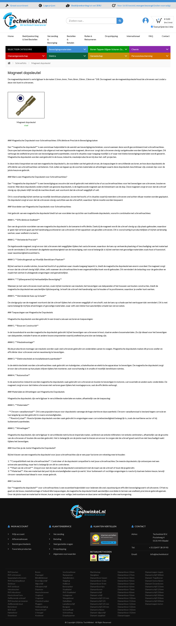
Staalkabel (67, 589)
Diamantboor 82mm (126, 592)
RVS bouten (13, 572)
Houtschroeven (42, 592)
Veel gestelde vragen (63, 544)
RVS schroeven (14, 575)
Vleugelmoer (68, 598)
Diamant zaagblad (97, 615)
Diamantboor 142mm (127, 610)
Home (11, 36)
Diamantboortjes (97, 586)
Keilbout (66, 583)
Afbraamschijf (41, 586)
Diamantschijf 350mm (154, 598)
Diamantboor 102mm (127, 598)
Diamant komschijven (154, 581)
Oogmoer (39, 598)
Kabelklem (67, 601)
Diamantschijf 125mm (154, 589)
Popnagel (39, 575)
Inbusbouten (13, 589)
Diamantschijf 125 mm (99, 604)
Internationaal (133, 36)
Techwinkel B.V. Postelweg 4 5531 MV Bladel (160, 537)
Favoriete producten (21, 549)
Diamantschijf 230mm (154, 592)
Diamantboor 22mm (126, 572)
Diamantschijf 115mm (154, 586)
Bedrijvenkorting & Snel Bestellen (30, 38)
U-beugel (39, 612)
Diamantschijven (97, 610)
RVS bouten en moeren (18, 601)
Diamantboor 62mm (126, 586)
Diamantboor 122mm (127, 604)
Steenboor (12, 615)
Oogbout (39, 595)
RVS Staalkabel (69, 592)
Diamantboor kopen (98, 578)
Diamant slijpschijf (98, 612)
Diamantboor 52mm (126, 583)
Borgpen (66, 607)
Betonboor (12, 607)
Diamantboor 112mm (127, 601)
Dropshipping (111, 36)
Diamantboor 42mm (126, 581)
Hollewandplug (41, 607)
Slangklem (94, 575)
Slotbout (11, 583)
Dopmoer (39, 589)
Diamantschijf (96, 592)
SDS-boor (12, 610)
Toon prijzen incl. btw (163, 26)
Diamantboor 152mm (127, 612)
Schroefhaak (68, 610)
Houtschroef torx (15, 595)
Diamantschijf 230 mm (99, 607)
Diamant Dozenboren (154, 583)
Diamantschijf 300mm (154, 595)
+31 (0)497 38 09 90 (158, 547)
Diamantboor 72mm (126, 589)
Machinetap (95, 572)
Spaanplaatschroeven (17, 578)
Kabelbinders (68, 578)
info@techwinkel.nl (159, 554)
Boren (37, 572)
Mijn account (18, 534)
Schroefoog (68, 612)
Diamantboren (96, 589)
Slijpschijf (39, 583)
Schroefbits (20, 63)
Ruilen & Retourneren (90, 38)
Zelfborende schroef (16, 598)
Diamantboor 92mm (126, 595)
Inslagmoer (67, 595)
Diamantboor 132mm (127, 607)
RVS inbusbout (14, 592)
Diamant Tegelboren (154, 578)
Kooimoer (39, 615)
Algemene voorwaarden (64, 554)
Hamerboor (12, 612)
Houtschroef (40, 610)
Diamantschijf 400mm (154, 601)
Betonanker (68, 586)
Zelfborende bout (15, 604)
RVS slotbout (13, 586)
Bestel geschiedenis (21, 544)
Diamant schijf (96, 595)
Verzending (58, 534)
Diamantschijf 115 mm (99, 598)
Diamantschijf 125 (98, 601)
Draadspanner (69, 615)
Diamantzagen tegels (154, 572)
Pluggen (38, 604)
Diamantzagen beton (154, 604)
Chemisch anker (42, 601)
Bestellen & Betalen (71, 39)
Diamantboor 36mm (126, 578)
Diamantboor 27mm (126, 575)
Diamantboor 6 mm (98, 581)
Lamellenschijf (69, 604)
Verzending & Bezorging (52, 39)
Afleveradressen (20, 539)
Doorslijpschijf (41, 581)
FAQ (151, 36)
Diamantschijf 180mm (154, 575)
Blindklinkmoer (41, 578)
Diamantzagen (124, 615)
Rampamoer (68, 575)
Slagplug (66, 581)
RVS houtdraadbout (16, 581)
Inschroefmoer (69, 572)
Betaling (57, 539)
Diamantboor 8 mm (98, 583)
